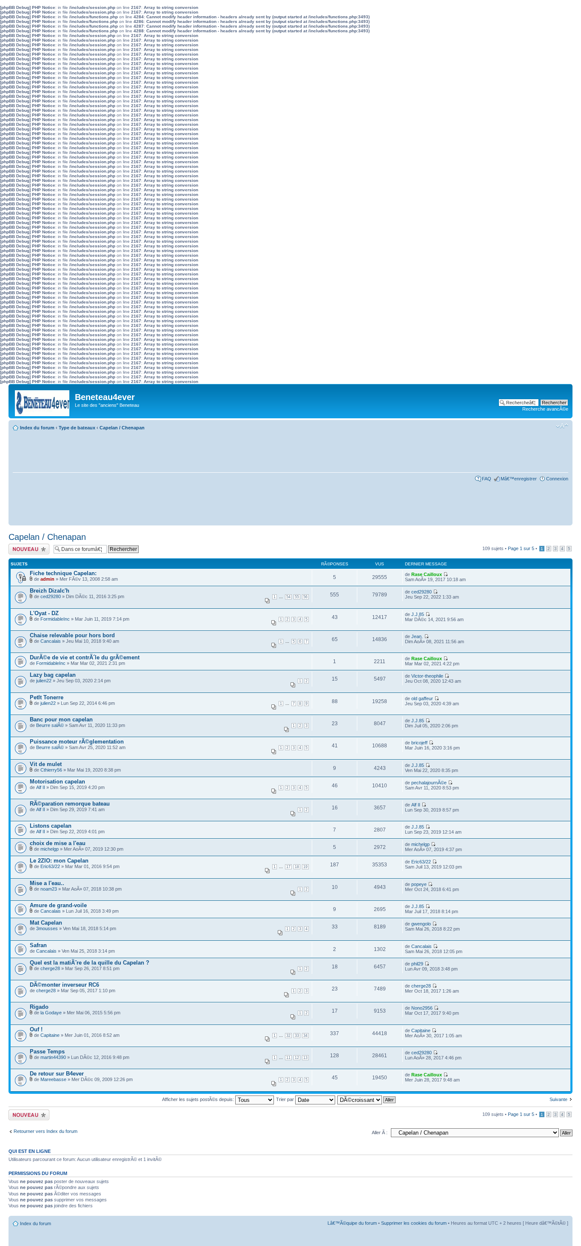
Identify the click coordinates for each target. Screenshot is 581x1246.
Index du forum (37, 427)
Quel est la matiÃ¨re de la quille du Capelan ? (89, 962)
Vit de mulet (46, 764)
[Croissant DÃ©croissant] (366, 1099)
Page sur (521, 548)
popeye (419, 884)
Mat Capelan (46, 923)
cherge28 (50, 968)
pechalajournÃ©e (429, 782)
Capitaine (50, 1035)
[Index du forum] (43, 401)
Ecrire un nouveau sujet (27, 549)
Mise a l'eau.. (47, 883)
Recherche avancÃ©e (545, 409)
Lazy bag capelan (53, 675)
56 (305, 597)
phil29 (417, 963)
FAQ (486, 478)
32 (288, 1035)
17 (288, 867)
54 (288, 597)
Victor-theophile (427, 675)
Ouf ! (36, 1029)
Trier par (285, 1099)
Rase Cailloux (426, 574)
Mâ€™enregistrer (519, 478)
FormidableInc (55, 619)
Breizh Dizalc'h (49, 591)
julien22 (43, 680)
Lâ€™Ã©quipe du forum (352, 1223)
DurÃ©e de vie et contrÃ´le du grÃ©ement (85, 657)
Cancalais (50, 641)
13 (305, 1058)
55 (297, 597)
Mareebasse (53, 1079)
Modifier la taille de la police (562, 426)
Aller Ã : (379, 1132)
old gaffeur (422, 698)
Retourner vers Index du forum (45, 1131)
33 (297, 1035)
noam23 (48, 888)
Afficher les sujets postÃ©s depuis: (198, 1099)
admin (47, 579)
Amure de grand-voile (58, 905)
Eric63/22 (50, 866)
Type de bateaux (77, 427)
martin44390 (53, 1057)
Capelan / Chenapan (122, 427)
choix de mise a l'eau (57, 843)
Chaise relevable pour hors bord (72, 635)
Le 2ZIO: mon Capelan (59, 860)
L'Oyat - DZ (44, 613)
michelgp (49, 848)
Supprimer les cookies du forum (414, 1223)
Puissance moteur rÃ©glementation (77, 741)
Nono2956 (422, 1007)
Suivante (558, 1099)
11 (288, 1058)
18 (297, 867)
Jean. (417, 636)
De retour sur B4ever (57, 1073)
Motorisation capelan (57, 781)
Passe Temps (47, 1051)
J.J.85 (417, 614)
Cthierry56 (51, 769)
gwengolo (421, 923)
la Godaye (51, 1012)
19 (305, 867)
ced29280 (50, 596)
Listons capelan (50, 826)
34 (305, 1035)
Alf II (40, 787)
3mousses (47, 928)
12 (297, 1058)
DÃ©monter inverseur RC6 (64, 985)
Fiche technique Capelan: (63, 573)
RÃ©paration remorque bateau (70, 803)
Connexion (557, 478)
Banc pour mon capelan (61, 719)
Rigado (39, 1007)
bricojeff (419, 742)
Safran (38, 945)
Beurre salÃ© (50, 725)
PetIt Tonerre (46, 697)
